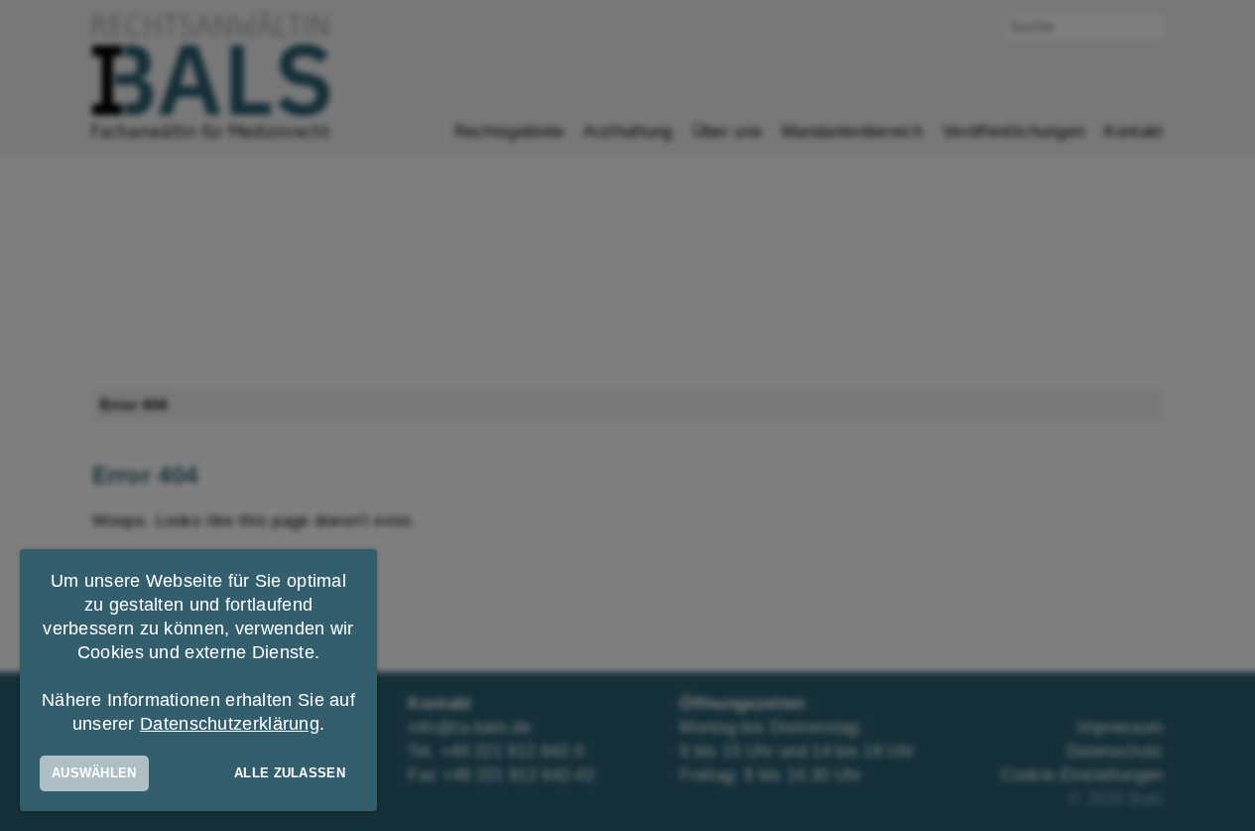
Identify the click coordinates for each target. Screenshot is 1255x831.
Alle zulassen (289, 772)
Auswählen (94, 772)
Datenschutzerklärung (229, 724)
